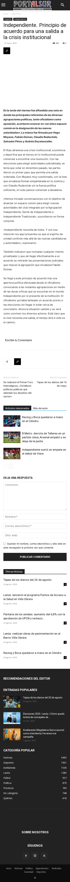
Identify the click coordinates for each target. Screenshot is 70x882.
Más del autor (40, 408)
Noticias (18, 868)
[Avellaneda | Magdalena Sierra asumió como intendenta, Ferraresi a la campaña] (11, 734)
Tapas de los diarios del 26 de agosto (27, 579)
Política (29, 868)
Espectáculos (42, 868)
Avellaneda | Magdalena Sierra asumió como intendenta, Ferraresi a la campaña (43, 733)
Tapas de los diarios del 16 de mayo (52, 384)
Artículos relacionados (17, 408)
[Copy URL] (6, 50)
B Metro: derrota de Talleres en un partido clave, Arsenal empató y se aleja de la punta (44, 437)
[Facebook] (25, 856)
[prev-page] (5, 466)
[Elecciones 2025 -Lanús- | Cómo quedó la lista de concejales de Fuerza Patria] (11, 718)
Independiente (20, 19)
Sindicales (56, 868)
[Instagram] (35, 855)
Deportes (16, 13)
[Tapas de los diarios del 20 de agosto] (11, 702)
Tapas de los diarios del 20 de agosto (42, 697)
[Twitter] (44, 856)
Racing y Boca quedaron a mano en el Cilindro (32, 653)
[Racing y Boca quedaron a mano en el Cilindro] (11, 421)
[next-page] (11, 466)
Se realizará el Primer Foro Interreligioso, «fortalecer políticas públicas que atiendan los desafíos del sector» (18, 389)
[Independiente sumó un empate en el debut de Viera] (11, 453)
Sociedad (28, 871)
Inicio (5, 13)
